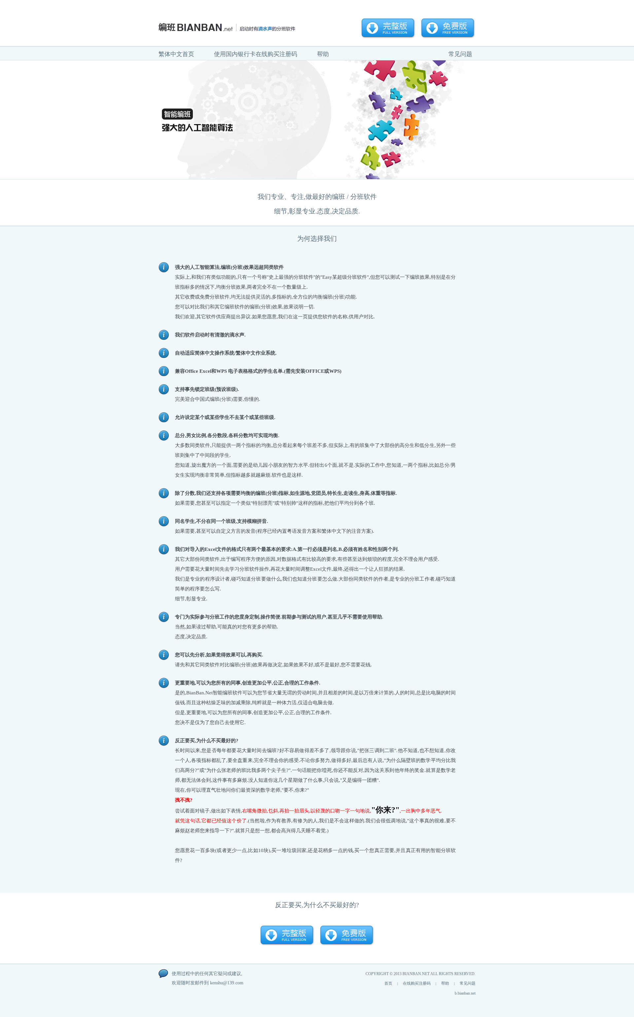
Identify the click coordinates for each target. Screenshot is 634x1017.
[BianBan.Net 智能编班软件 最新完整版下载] (388, 28)
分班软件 (363, 196)
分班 (237, 267)
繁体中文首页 (176, 54)
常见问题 (460, 54)
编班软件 (234, 306)
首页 (388, 983)
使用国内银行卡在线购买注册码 (255, 54)
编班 (338, 196)
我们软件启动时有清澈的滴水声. (210, 334)
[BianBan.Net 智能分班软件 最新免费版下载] (448, 28)
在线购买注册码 (417, 983)
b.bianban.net (465, 993)
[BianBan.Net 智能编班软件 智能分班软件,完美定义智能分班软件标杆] (237, 27)
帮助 (323, 54)
